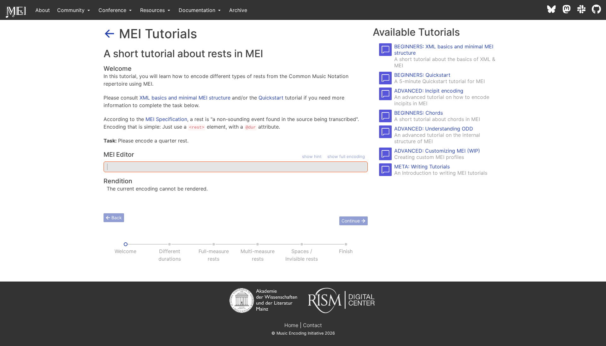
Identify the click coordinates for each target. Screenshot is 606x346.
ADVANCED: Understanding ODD (433, 128)
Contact (312, 325)
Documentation (198, 10)
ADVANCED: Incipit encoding (428, 91)
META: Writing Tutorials (422, 166)
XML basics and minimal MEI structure (185, 97)
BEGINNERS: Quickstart (422, 75)
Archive (238, 10)
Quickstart (270, 97)
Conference (113, 10)
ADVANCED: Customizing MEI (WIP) (437, 151)
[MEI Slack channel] (584, 10)
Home (291, 325)
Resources (153, 10)
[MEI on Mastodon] (569, 10)
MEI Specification (166, 119)
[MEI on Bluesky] (554, 10)
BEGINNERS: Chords (418, 113)
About (42, 10)
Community (71, 10)
